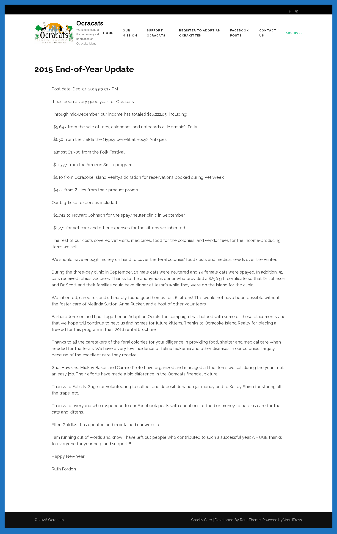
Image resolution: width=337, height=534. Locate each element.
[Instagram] (297, 11)
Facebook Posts (239, 33)
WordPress (292, 520)
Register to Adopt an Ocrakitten (200, 33)
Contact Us (267, 33)
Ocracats (89, 23)
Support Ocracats (156, 33)
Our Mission (130, 33)
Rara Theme (250, 520)
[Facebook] (290, 11)
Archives (294, 33)
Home (108, 33)
